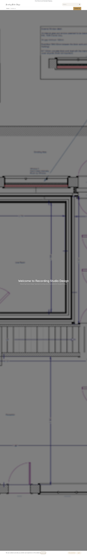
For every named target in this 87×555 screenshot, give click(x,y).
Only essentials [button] (71, 552)
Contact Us (77, 8)
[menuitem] (8, 8)
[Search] (79, 4)
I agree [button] (78, 552)
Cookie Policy (43, 552)
